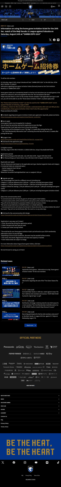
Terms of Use (4, 427)
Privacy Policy (4, 423)
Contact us (4, 416)
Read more (30, 325)
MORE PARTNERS (30, 385)
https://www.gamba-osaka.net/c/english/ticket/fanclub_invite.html (21, 117)
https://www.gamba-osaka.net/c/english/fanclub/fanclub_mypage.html (22, 139)
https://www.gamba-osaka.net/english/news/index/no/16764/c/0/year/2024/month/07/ (26, 215)
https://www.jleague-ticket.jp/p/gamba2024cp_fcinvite (17, 144)
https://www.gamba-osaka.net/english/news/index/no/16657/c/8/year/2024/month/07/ (26, 246)
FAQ (2, 420)
